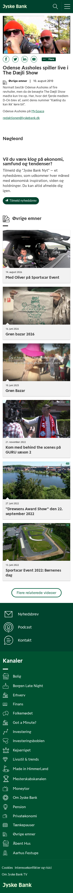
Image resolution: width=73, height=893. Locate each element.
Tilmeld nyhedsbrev (22, 201)
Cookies (7, 868)
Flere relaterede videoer (36, 592)
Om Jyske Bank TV (14, 874)
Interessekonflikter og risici (33, 868)
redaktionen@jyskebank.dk (21, 118)
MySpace (37, 111)
